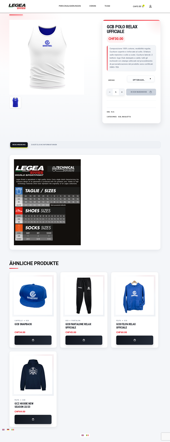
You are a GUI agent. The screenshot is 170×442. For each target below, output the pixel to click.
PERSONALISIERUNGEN (70, 6)
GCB (119, 117)
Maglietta (126, 117)
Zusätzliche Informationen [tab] (44, 145)
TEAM (107, 6)
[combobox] (141, 79)
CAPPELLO (19, 321)
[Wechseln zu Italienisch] (12, 430)
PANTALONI (75, 321)
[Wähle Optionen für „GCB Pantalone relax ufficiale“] (83, 340)
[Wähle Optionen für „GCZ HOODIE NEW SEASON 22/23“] (33, 419)
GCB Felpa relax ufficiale (126, 326)
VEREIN (92, 6)
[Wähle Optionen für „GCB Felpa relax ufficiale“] (134, 340)
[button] (33, 340)
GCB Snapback (23, 324)
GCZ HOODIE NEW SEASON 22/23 (24, 405)
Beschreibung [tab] (19, 145)
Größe (111, 80)
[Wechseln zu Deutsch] (8, 430)
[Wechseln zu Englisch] (3, 430)
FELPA (118, 321)
